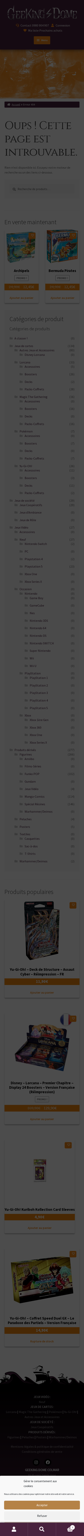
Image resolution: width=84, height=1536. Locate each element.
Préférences (42, 1526)
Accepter (42, 1505)
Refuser (42, 1516)
